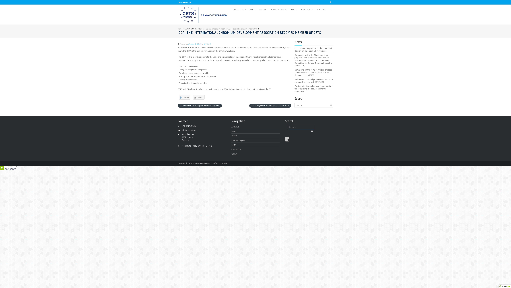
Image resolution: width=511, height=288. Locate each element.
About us (239, 9)
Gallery (321, 9)
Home (180, 29)
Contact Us (307, 9)
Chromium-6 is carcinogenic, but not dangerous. (200, 105)
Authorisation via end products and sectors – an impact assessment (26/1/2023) (313, 80)
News (252, 9)
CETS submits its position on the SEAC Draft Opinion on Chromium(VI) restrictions (313, 49)
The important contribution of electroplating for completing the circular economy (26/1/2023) (313, 89)
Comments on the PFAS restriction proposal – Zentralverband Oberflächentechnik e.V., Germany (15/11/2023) (313, 72)
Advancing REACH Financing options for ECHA (269, 105)
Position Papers (279, 9)
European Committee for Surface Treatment (209, 163)
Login (294, 9)
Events (262, 9)
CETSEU (207, 44)
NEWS (186, 29)
